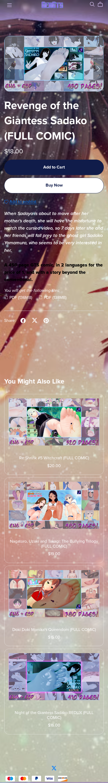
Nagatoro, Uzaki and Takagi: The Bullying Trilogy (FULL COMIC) (54, 544)
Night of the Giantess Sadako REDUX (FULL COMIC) (54, 715)
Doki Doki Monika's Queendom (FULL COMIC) (54, 629)
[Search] (92, 4)
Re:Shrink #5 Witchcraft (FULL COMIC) (54, 458)
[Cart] (102, 4)
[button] (9, 69)
